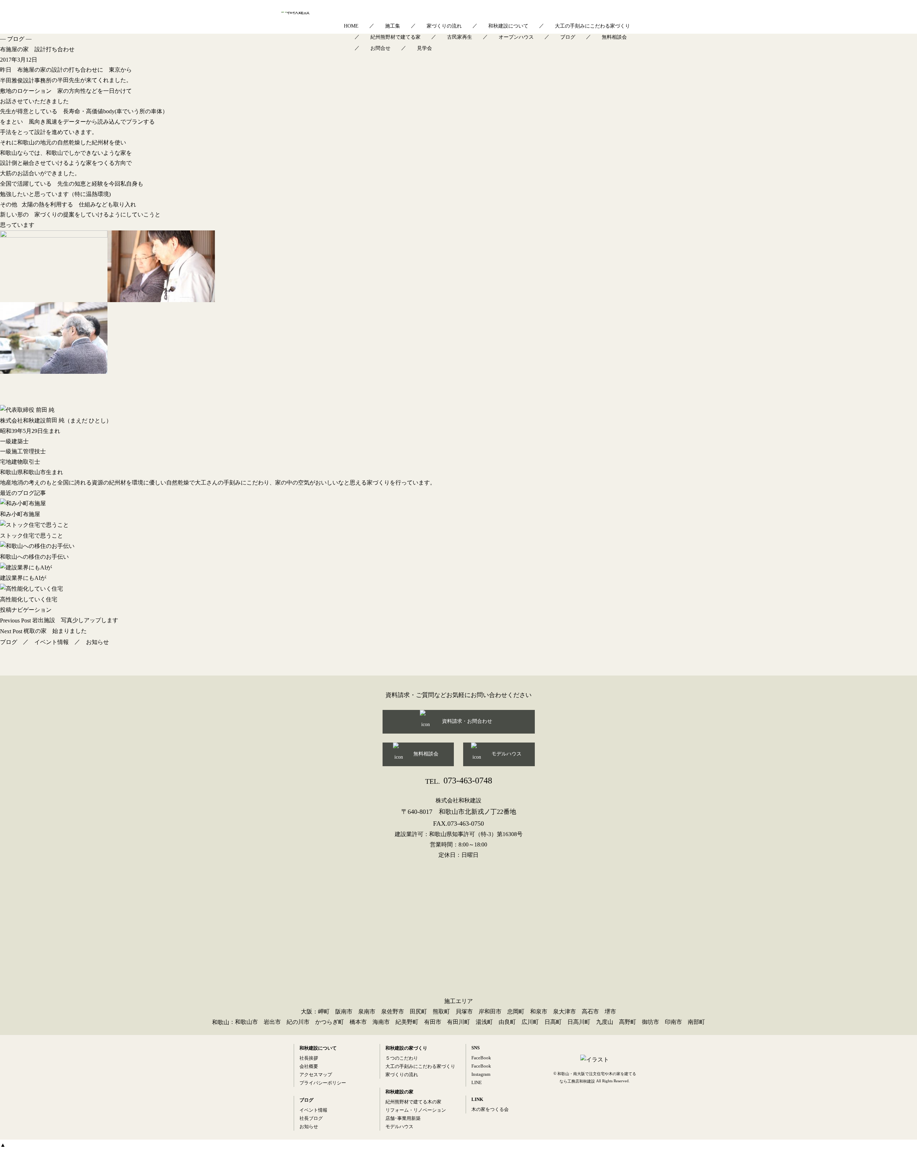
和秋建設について (508, 26)
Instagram (480, 1074)
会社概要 (308, 1066)
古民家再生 (459, 37)
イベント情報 (51, 642)
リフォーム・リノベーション (415, 1110)
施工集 (392, 26)
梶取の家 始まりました (43, 631)
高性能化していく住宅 (28, 599)
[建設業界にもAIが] (458, 567)
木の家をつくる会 (490, 1109)
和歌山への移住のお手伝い (34, 557)
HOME (351, 26)
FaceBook (481, 1057)
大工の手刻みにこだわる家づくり (592, 26)
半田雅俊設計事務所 (26, 80)
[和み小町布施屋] (458, 503)
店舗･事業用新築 (403, 1118)
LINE (476, 1082)
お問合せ (380, 48)
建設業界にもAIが (23, 578)
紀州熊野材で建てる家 (395, 37)
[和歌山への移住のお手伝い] (458, 546)
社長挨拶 (308, 1058)
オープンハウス (516, 37)
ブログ (567, 37)
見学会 (424, 48)
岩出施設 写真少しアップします (59, 620)
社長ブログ (311, 1118)
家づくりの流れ (444, 26)
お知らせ (97, 642)
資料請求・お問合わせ (467, 721)
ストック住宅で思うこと (31, 535)
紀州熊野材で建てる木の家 (413, 1101)
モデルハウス (506, 754)
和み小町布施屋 (20, 514)
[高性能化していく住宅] (458, 588)
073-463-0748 (458, 780)
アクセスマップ (315, 1074)
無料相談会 (614, 37)
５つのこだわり (401, 1058)
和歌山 (220, 1022)
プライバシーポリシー (322, 1082)
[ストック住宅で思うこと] (458, 525)
